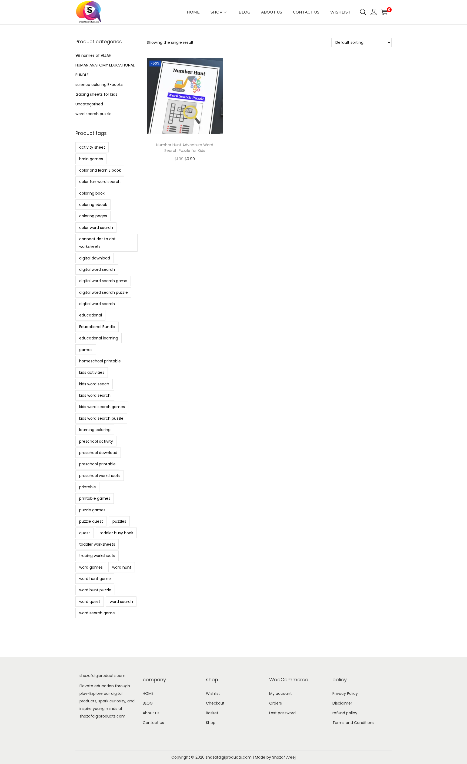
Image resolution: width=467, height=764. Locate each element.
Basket (212, 713)
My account (280, 693)
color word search (96, 227)
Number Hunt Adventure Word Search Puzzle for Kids (184, 147)
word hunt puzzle (95, 590)
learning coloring (95, 429)
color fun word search (100, 181)
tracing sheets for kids (96, 94)
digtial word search (97, 303)
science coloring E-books (99, 84)
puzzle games (92, 510)
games (85, 349)
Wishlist (213, 693)
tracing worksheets (97, 555)
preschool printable (97, 464)
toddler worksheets (97, 544)
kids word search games (102, 406)
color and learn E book (100, 170)
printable (87, 487)
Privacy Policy (345, 693)
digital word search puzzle (103, 292)
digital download (94, 258)
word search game (97, 613)
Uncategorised (89, 104)
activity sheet (92, 147)
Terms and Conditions (353, 722)
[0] (384, 12)
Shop (210, 722)
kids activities (91, 372)
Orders (275, 703)
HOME (148, 693)
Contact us (153, 722)
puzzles (119, 521)
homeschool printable (100, 361)
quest (84, 533)
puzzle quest (91, 521)
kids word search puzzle (101, 418)
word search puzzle (93, 113)
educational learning (98, 338)
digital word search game (103, 280)
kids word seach (94, 384)
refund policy (344, 713)
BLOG (148, 703)
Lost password (282, 713)
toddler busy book (116, 533)
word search (121, 601)
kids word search (95, 395)
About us (151, 713)
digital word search (97, 269)
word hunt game (95, 578)
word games (91, 567)
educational (90, 315)
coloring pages (93, 216)
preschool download (98, 452)
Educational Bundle (97, 326)
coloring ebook (93, 204)
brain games (91, 159)
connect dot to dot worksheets (97, 242)
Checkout (215, 703)
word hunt (121, 567)
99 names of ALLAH (93, 55)
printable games (94, 498)
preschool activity (96, 441)
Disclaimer (342, 703)
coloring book (92, 193)
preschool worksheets (99, 475)
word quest (89, 601)
